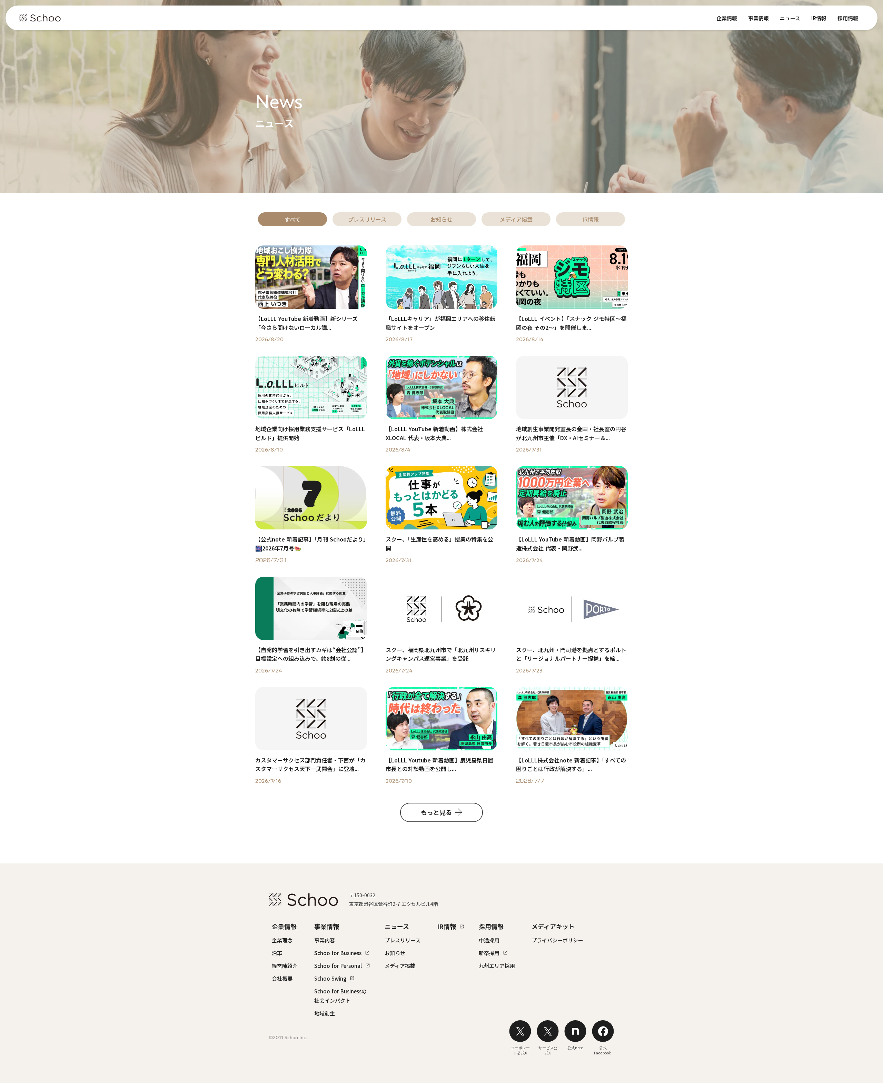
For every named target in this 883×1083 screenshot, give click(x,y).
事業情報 (758, 18)
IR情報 (818, 18)
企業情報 (726, 18)
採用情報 (847, 18)
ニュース (790, 18)
